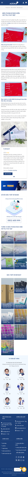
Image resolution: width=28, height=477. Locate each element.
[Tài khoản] (23, 2)
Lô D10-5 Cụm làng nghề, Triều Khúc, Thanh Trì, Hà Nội (6, 424)
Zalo (7, 379)
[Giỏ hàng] (26, 2)
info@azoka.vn (6, 431)
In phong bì (7, 149)
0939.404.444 (20, 425)
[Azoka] (14, 2)
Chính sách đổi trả (6, 451)
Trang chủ (8, 7)
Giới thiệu (4, 443)
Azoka (8, 23)
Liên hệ (3, 445)
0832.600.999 (14, 220)
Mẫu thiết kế (13, 7)
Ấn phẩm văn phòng (12, 170)
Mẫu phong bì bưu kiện (6, 44)
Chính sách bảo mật (6, 453)
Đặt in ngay (8, 173)
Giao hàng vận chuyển (21, 450)
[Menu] (2, 2)
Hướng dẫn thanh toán (21, 447)
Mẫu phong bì (19, 7)
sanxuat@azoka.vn (21, 428)
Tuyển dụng (4, 448)
